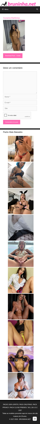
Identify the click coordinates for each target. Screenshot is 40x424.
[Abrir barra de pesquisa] (37, 9)
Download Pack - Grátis (12, 55)
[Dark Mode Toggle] (35, 419)
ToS (29, 407)
